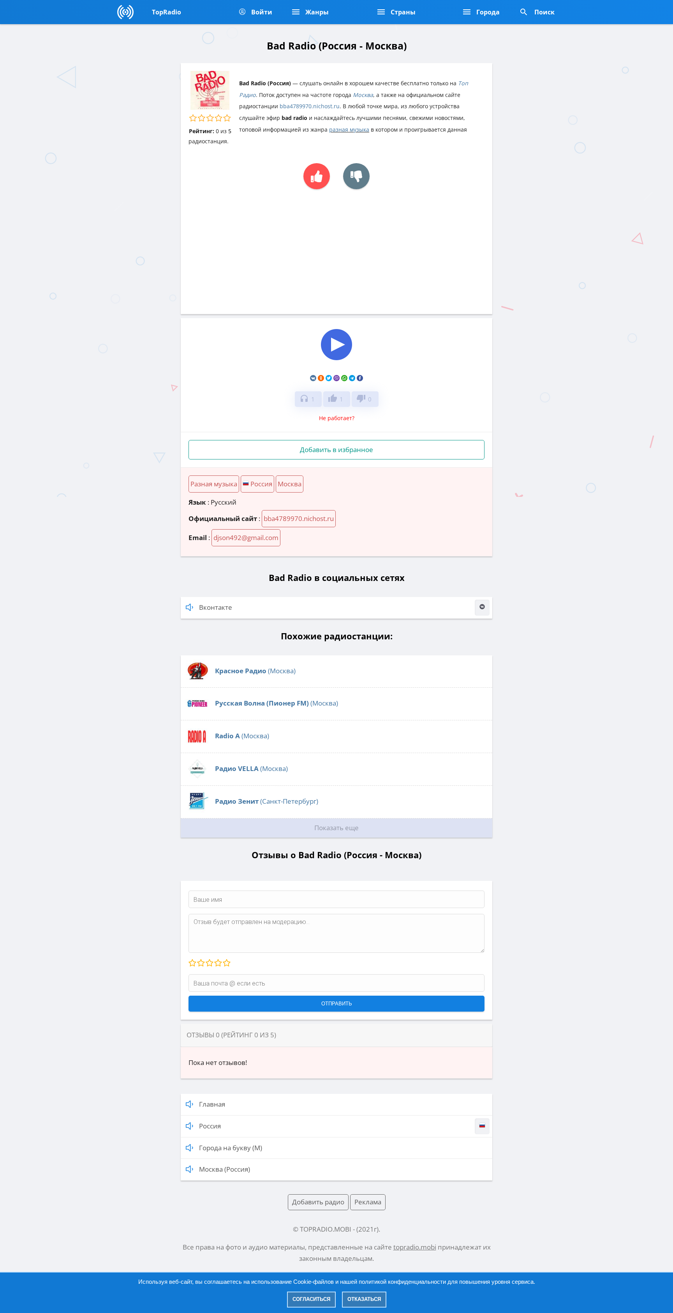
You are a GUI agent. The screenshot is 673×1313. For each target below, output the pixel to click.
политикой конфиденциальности (402, 1281)
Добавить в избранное (336, 449)
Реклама (367, 1201)
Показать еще (336, 827)
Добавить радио (318, 1201)
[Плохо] (200, 963)
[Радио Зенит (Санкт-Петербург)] (197, 810)
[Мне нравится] (316, 176)
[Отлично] (226, 963)
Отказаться (364, 1299)
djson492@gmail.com (245, 537)
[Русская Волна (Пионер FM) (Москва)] (197, 712)
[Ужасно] (192, 963)
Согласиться (311, 1299)
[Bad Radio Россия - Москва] (336, 360)
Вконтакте (215, 607)
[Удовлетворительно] (209, 963)
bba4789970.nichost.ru (310, 106)
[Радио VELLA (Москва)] (197, 778)
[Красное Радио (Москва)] (197, 680)
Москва (363, 95)
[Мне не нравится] (356, 176)
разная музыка (349, 129)
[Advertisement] (336, 247)
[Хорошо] (217, 963)
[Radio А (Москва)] (197, 745)
